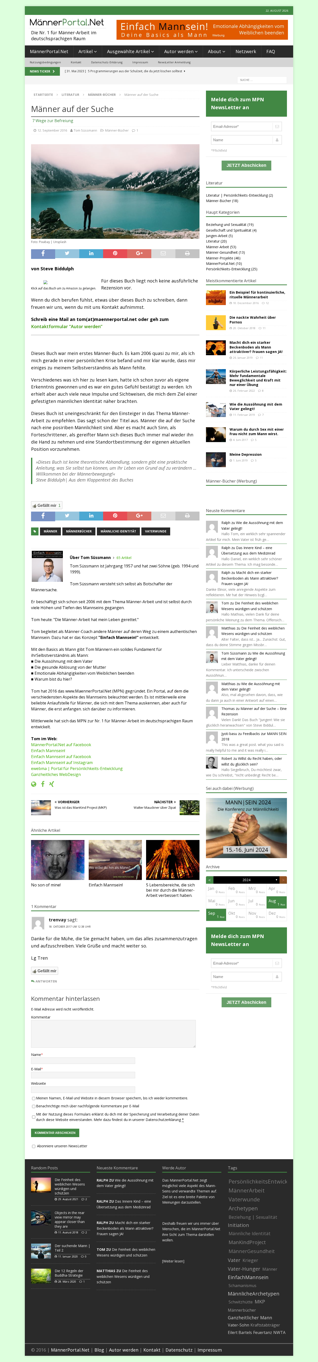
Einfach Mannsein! (48, 750)
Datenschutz (179, 1350)
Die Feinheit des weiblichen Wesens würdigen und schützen (70, 1186)
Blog (99, 1350)
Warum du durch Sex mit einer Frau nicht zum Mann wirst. (257, 431)
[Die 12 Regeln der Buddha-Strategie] (41, 1276)
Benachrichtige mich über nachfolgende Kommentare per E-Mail (87, 1106)
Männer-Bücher (117, 130)
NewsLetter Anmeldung (174, 62)
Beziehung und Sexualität (226, 224)
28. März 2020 (67, 1281)
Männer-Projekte (219, 258)
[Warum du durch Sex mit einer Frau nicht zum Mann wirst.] (216, 434)
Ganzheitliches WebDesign (56, 774)
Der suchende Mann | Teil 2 (72, 1248)
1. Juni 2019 (240, 460)
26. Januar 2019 (243, 357)
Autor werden (179, 51)
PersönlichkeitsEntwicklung (264, 1181)
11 (264, 328)
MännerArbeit (247, 1190)
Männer (50, 531)
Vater (234, 1260)
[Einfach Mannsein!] (115, 860)
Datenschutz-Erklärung (106, 62)
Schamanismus (242, 1285)
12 (267, 303)
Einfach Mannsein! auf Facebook (61, 756)
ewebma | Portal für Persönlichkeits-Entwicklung (77, 768)
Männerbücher (79, 531)
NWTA (279, 1332)
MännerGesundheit (252, 1251)
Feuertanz (262, 1332)
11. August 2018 (68, 1232)
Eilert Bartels (240, 1332)
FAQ (270, 51)
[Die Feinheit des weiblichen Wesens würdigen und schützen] (41, 1185)
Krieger (250, 1260)
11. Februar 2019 (244, 415)
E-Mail (36, 1069)
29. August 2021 (68, 1199)
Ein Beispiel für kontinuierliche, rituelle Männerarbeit (257, 294)
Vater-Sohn (238, 1325)
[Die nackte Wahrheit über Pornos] (216, 322)
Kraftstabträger (265, 1325)
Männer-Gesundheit (222, 252)
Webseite (38, 1083)
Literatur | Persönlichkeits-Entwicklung (237, 195)
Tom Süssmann (85, 130)
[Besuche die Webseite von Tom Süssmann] (33, 784)
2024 (246, 879)
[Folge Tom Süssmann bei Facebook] (40, 784)
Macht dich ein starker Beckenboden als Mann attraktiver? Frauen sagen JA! (256, 347)
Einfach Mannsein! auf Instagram (62, 762)
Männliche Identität (118, 531)
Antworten (46, 981)
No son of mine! (46, 885)
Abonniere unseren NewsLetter (61, 1146)
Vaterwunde (155, 531)
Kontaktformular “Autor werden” (66, 326)
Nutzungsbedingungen (45, 62)
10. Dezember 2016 (246, 303)
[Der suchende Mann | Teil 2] (41, 1251)
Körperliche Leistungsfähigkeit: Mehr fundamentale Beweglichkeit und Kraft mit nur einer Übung (258, 378)
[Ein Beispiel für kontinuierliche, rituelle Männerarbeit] (216, 297)
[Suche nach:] (262, 79)
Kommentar (40, 1017)
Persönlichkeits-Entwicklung (228, 269)
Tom (225, 603)
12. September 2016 (52, 130)
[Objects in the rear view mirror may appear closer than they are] (41, 1218)
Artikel (86, 51)
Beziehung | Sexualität (253, 1217)
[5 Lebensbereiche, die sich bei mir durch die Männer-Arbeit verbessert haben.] (172, 860)
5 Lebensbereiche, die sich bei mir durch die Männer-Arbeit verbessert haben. (170, 890)
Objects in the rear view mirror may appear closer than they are (70, 1219)
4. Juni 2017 (240, 440)
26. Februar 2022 (244, 390)
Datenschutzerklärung (163, 1119)
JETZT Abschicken (246, 165)
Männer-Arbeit (217, 246)
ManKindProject (247, 1242)
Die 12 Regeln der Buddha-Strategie (69, 1273)
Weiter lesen (173, 1261)
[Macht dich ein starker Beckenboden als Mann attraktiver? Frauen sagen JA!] (216, 347)
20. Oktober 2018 (244, 328)
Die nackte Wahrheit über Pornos (253, 319)
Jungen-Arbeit (217, 235)
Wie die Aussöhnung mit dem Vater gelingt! (256, 406)
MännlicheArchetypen (253, 1294)
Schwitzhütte (241, 1302)
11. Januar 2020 (68, 1256)
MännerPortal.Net (49, 51)
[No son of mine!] (57, 860)
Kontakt (76, 62)
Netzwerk (246, 51)
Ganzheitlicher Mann (250, 1318)
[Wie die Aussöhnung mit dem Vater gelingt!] (216, 409)
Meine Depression (246, 454)
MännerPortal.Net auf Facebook (61, 744)
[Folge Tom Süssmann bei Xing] (49, 784)
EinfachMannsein (248, 1277)
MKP (260, 1302)
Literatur (70, 94)
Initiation (238, 1225)
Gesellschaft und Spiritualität (228, 230)
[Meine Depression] (216, 459)
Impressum (140, 62)
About (214, 51)
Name (36, 1054)
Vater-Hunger (244, 1269)
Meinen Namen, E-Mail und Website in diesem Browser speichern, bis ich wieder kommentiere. (112, 1098)
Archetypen (243, 1208)
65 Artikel (124, 557)
